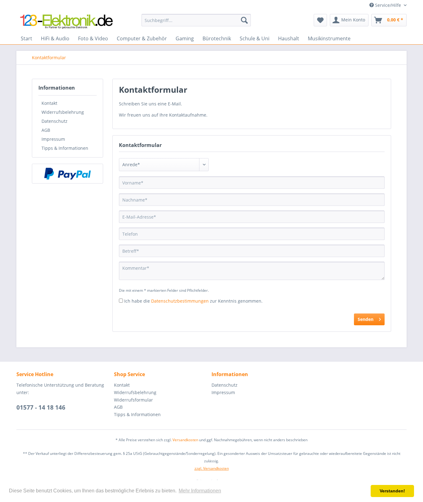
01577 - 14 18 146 (40, 407)
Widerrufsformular (133, 400)
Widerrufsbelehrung (62, 112)
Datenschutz (54, 121)
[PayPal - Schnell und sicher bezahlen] (67, 174)
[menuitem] (196, 20)
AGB (45, 130)
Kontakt (49, 103)
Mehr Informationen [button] (200, 490)
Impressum (53, 139)
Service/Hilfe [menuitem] (388, 5)
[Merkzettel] (320, 20)
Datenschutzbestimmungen (180, 301)
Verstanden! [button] (392, 490)
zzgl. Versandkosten (211, 468)
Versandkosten (185, 439)
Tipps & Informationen (64, 148)
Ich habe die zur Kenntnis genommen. (193, 301)
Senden (365, 319)
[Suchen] (244, 20)
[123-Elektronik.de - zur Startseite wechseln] (66, 21)
